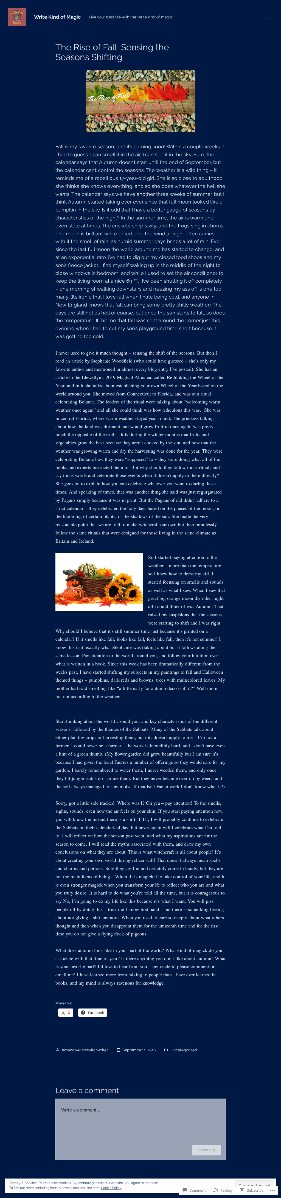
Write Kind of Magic (57, 17)
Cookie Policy (111, 1188)
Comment (206, 1149)
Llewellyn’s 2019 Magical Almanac (118, 377)
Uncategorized (183, 1050)
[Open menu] (269, 17)
